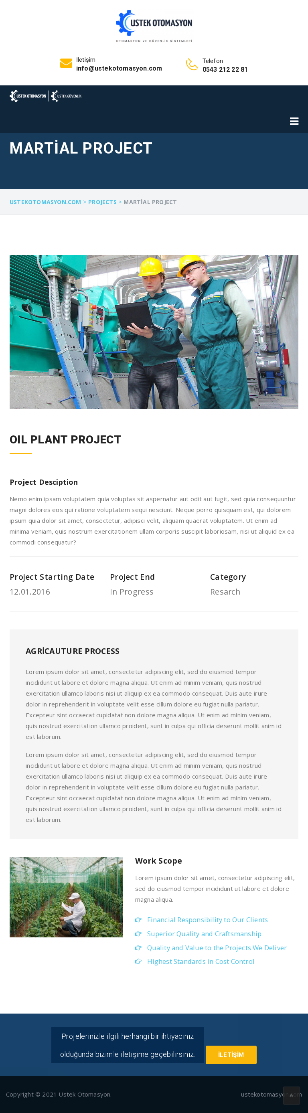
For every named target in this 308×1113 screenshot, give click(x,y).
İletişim (231, 1054)
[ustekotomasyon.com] (154, 25)
